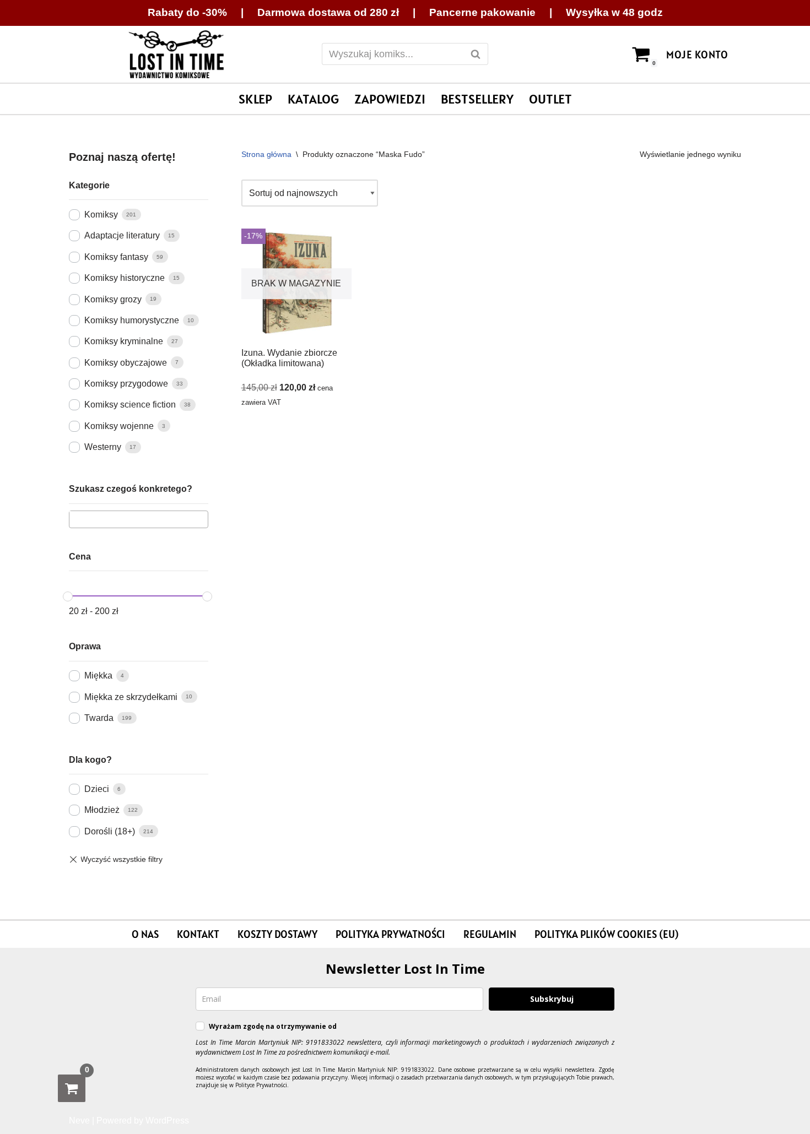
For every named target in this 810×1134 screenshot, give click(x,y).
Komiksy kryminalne (123, 341)
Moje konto (697, 54)
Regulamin (489, 934)
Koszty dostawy (277, 934)
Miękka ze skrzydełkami (130, 697)
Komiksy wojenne (119, 426)
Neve (79, 1120)
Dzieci (96, 789)
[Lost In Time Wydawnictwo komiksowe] (176, 54)
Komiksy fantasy (116, 257)
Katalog (313, 99)
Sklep (255, 99)
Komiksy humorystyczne (131, 320)
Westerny (102, 447)
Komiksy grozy (113, 299)
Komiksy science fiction (130, 404)
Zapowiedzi (389, 99)
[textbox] (76, 519)
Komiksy (101, 214)
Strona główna (266, 154)
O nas (145, 934)
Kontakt (198, 934)
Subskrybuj (552, 999)
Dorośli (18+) (109, 831)
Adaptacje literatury (122, 235)
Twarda (99, 718)
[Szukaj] (475, 54)
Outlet (550, 99)
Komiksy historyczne (124, 278)
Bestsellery (477, 99)
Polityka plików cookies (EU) (606, 934)
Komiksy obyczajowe (125, 362)
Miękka (98, 675)
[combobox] (138, 519)
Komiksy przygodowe (126, 383)
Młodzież (102, 810)
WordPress (167, 1120)
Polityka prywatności (390, 934)
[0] (71, 1088)
